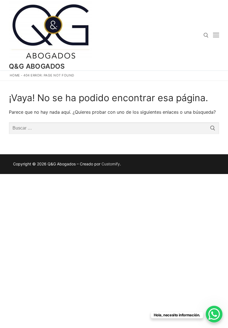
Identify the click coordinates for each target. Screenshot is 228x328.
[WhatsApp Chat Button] (214, 314)
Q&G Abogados (37, 66)
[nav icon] (216, 35)
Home (15, 75)
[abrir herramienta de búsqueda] (206, 35)
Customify (110, 163)
